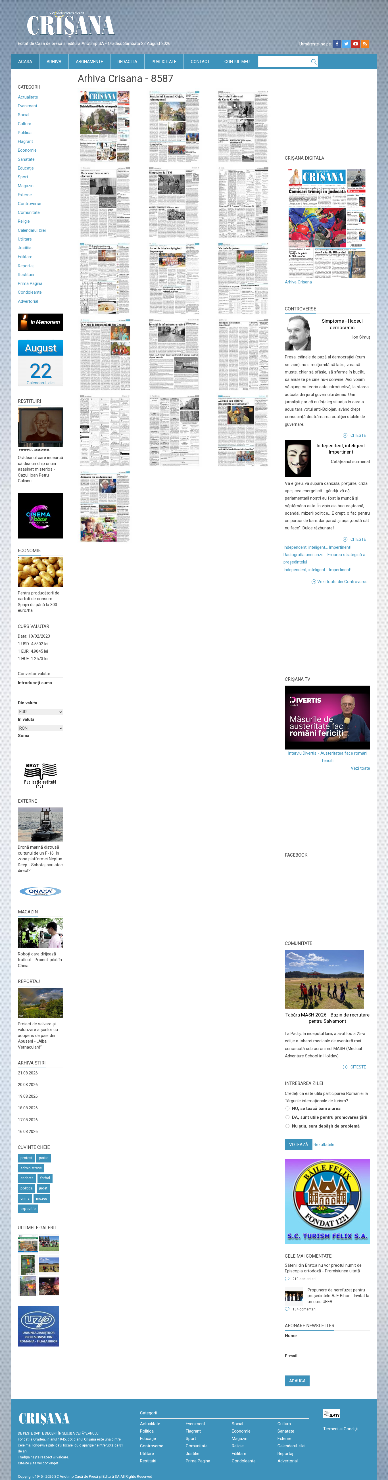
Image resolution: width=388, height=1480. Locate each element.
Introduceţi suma (35, 682)
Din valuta (27, 702)
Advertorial (28, 301)
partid (44, 1158)
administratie (31, 1168)
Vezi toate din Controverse (342, 581)
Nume (291, 1335)
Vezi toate (360, 768)
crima (25, 1198)
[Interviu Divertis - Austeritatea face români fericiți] (327, 718)
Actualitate (28, 97)
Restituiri (26, 274)
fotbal (45, 1178)
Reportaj (26, 265)
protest (26, 1158)
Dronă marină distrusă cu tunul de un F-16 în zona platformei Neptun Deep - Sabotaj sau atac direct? (40, 859)
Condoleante (30, 292)
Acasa (25, 61)
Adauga (297, 1380)
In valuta (26, 719)
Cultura (24, 123)
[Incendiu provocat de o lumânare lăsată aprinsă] (28, 1286)
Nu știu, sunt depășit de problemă (326, 1126)
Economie (27, 150)
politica (26, 1188)
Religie (24, 221)
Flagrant (25, 141)
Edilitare (25, 256)
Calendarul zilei (32, 230)
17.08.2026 (28, 1119)
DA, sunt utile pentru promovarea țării (329, 1117)
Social (23, 114)
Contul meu (237, 61)
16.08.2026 (28, 1131)
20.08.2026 (28, 1084)
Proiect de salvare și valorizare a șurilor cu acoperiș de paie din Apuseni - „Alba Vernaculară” (38, 1035)
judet (43, 1188)
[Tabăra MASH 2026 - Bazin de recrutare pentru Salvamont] (49, 1265)
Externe (25, 194)
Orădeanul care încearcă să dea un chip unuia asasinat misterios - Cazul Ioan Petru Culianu (40, 469)
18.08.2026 (28, 1107)
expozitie (28, 1208)
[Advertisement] (327, 629)
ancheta (27, 1178)
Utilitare (25, 239)
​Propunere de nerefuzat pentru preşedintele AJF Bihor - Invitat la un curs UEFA (338, 1295)
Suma (23, 735)
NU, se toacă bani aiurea (316, 1108)
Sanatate (26, 159)
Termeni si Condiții (340, 1428)
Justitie (25, 248)
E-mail (291, 1355)
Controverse (29, 203)
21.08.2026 (28, 1073)
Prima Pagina (30, 283)
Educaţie (26, 168)
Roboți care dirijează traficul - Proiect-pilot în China (40, 959)
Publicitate (164, 61)
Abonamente (89, 61)
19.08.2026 (28, 1096)
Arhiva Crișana (298, 282)
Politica (25, 132)
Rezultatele (324, 1144)
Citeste (358, 435)
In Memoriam (45, 322)
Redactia (127, 61)
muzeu (41, 1198)
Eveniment (27, 105)
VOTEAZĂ (298, 1144)
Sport (23, 176)
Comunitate (29, 212)
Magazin (26, 185)
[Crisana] (71, 25)
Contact (200, 61)
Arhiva (54, 61)
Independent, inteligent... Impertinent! (317, 547)
